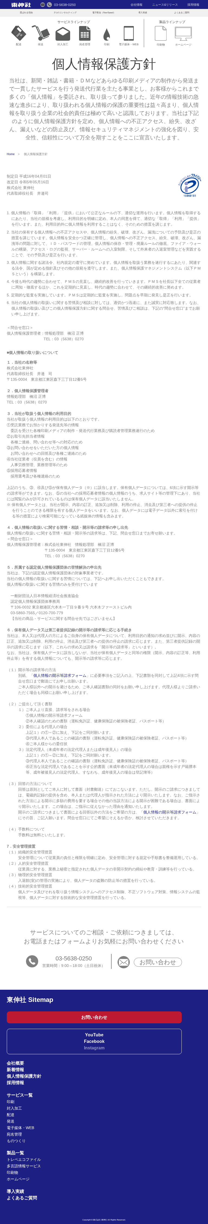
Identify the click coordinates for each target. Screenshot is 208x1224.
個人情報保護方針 (24, 1076)
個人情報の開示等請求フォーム (59, 675)
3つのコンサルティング (65, 12)
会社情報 (136, 4)
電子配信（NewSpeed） (103, 12)
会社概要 (15, 1063)
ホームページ (183, 44)
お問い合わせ (157, 962)
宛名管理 (84, 44)
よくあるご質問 (181, 12)
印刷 (106, 44)
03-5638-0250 (74, 958)
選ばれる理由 (26, 12)
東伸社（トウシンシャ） (21, 5)
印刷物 (161, 44)
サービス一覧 (20, 1095)
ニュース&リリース (165, 4)
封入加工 (62, 44)
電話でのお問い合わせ (61, 4)
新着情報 (15, 1069)
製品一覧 (15, 1153)
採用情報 (193, 4)
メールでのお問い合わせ (42, 4)
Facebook (94, 1041)
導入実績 (142, 12)
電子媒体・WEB (129, 44)
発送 (40, 44)
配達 (18, 44)
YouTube (94, 1035)
